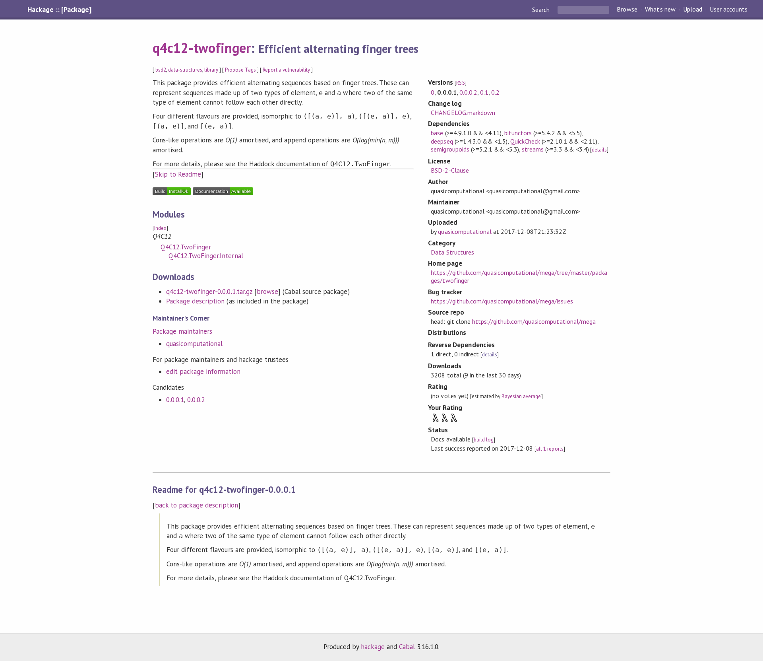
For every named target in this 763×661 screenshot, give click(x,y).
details (599, 149)
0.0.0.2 (196, 399)
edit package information (203, 371)
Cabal (407, 646)
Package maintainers (182, 331)
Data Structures (452, 252)
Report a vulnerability (286, 69)
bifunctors (518, 133)
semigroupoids (450, 149)
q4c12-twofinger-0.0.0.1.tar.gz (209, 291)
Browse (627, 10)
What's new (660, 10)
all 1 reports (549, 448)
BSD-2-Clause (450, 170)
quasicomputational (194, 343)
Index (160, 228)
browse (267, 291)
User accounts (729, 10)
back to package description (196, 505)
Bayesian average (521, 396)
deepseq (442, 141)
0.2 (495, 92)
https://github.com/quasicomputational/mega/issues (502, 301)
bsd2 (160, 69)
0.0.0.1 (175, 399)
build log (484, 439)
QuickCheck (525, 141)
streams (533, 149)
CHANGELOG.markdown (463, 113)
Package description (195, 301)
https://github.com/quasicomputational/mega (534, 321)
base (437, 133)
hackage (373, 646)
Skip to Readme (178, 174)
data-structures (185, 69)
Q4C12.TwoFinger (186, 247)
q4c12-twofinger (202, 47)
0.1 (484, 92)
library (211, 69)
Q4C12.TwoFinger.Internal (205, 255)
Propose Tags (240, 69)
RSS (460, 83)
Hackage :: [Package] (59, 9)
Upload (692, 10)
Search (541, 10)
